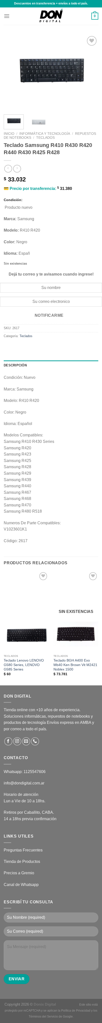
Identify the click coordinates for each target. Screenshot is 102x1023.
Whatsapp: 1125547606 (25, 772)
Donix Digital (45, 1004)
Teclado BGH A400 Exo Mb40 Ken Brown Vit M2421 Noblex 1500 (75, 665)
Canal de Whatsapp (21, 884)
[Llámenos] (35, 741)
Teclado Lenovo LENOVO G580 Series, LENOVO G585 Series (24, 665)
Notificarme (49, 315)
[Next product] (8, 169)
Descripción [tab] (15, 365)
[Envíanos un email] (26, 741)
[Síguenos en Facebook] (8, 741)
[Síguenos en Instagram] (17, 741)
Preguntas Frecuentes (23, 850)
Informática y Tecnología (44, 134)
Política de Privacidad (75, 1010)
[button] (7, 16)
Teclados (45, 138)
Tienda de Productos (22, 861)
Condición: (13, 200)
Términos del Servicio (43, 1016)
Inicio (9, 134)
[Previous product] (17, 169)
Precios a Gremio (19, 873)
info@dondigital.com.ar (24, 783)
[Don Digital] (51, 16)
